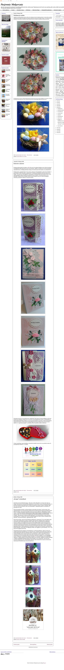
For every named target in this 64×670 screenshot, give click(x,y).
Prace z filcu (58, 88)
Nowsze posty (16, 644)
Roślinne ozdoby (59, 90)
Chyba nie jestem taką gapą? (8, 110)
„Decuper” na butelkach (20, 499)
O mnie (12, 10)
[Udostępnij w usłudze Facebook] (36, 155)
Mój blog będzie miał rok (8, 75)
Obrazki (57, 83)
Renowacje (61, 89)
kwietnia (60, 116)
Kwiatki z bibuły (61, 80)
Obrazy (61, 83)
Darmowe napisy (57, 10)
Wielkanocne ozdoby (19, 15)
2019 (58, 105)
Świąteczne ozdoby (60, 92)
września (60, 111)
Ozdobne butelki (22, 639)
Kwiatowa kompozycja (8, 85)
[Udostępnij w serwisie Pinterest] (37, 155)
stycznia (59, 125)
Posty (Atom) (35, 647)
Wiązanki (59, 93)
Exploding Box (58, 78)
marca (59, 117)
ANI (29, 167)
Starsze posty (49, 644)
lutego (59, 119)
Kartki (18, 156)
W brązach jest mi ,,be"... (8, 80)
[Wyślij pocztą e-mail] (34, 155)
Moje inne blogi (36, 10)
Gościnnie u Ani (8, 115)
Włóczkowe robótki (59, 94)
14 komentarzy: (29, 490)
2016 (58, 129)
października (60, 110)
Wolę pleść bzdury (8, 100)
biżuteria (58, 77)
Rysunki (61, 91)
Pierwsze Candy (61, 86)
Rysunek (57, 91)
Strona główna (6, 10)
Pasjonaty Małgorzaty (12, 4)
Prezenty (57, 89)
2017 (58, 127)
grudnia (59, 108)
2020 (58, 104)
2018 (58, 107)
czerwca (59, 113)
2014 (58, 132)
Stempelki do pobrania (46, 10)
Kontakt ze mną (20, 10)
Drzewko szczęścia (8, 95)
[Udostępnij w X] (35, 155)
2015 (58, 130)
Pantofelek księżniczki (8, 70)
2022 (58, 100)
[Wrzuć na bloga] (35, 155)
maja (59, 114)
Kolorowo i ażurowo (19, 163)
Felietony (28, 10)
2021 (58, 102)
